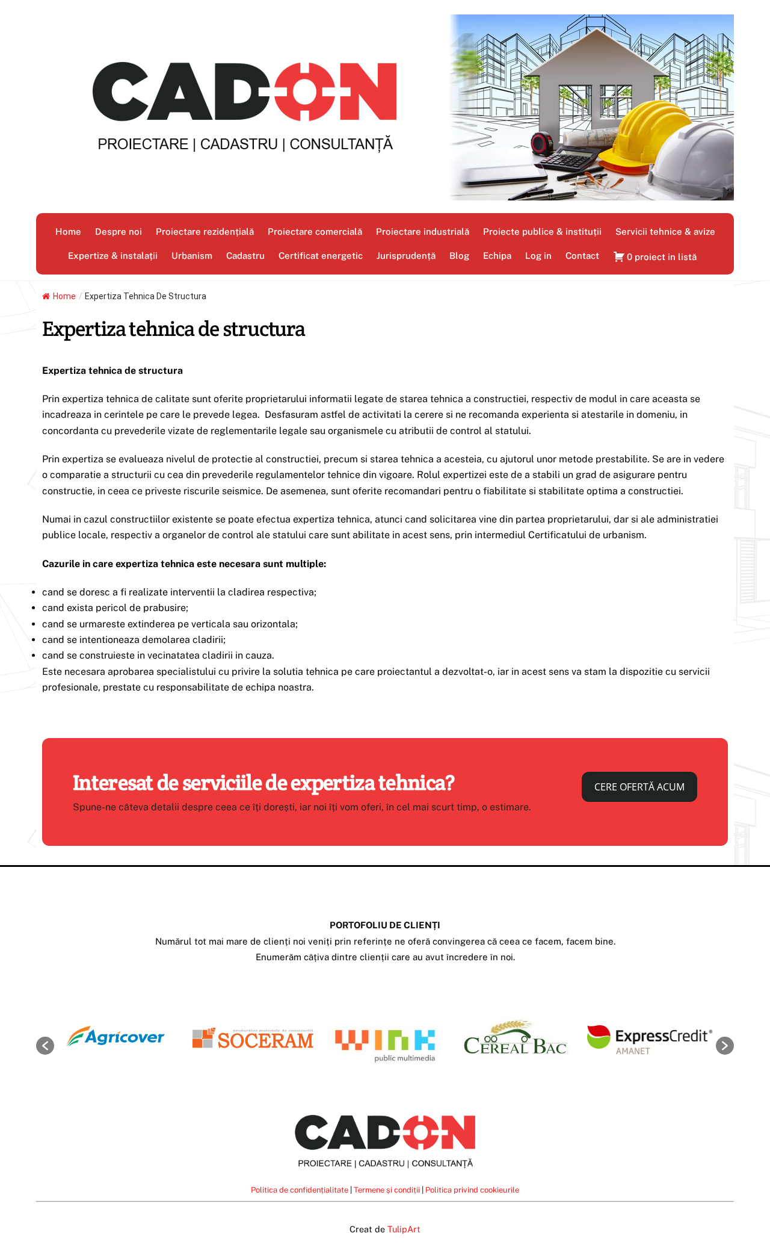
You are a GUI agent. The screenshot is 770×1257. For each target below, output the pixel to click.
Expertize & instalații (113, 255)
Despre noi (118, 231)
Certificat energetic (321, 255)
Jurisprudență (406, 255)
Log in (538, 255)
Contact (582, 255)
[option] (120, 1040)
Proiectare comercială (315, 231)
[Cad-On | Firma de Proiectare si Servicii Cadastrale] (385, 194)
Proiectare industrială (422, 231)
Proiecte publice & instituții (542, 231)
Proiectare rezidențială (205, 231)
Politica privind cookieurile (472, 1189)
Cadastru (245, 255)
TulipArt (403, 1229)
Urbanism (191, 255)
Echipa (497, 255)
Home (68, 231)
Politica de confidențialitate (299, 1189)
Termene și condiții (387, 1189)
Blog (459, 255)
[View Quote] (655, 249)
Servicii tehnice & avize (665, 231)
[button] (45, 1046)
